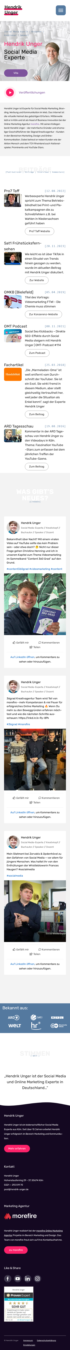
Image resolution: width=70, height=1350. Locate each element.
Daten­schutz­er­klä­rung (46, 1340)
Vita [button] (16, 72)
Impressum (28, 1340)
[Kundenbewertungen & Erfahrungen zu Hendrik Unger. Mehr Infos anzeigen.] (18, 1304)
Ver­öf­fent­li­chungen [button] (32, 92)
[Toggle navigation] (61, 10)
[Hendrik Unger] (13, 10)
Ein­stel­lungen (29, 1345)
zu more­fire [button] (16, 1249)
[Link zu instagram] (39, 1281)
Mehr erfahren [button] (17, 1148)
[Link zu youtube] (19, 1281)
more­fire (34, 124)
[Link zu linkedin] (29, 1281)
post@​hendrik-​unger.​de (16, 1189)
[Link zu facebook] (9, 1281)
